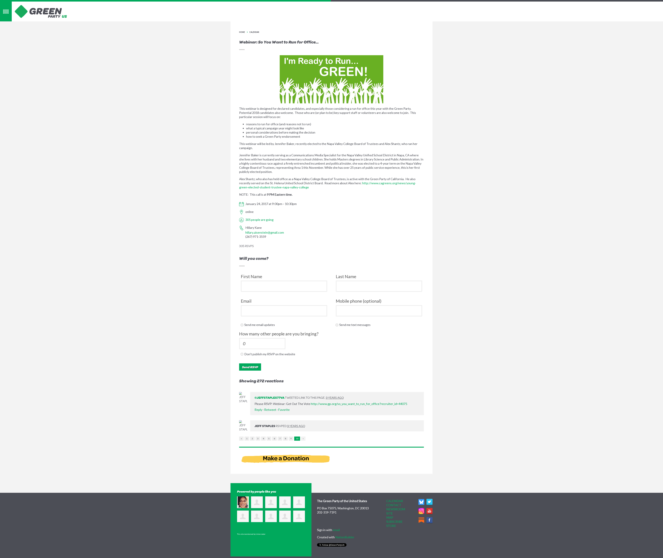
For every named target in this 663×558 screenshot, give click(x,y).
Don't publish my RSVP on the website (270, 354)
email (336, 530)
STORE (391, 526)
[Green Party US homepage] (41, 11)
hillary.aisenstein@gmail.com (264, 232)
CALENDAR (394, 501)
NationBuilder (344, 537)
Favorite (284, 410)
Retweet (270, 410)
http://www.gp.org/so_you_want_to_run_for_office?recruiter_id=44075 (359, 404)
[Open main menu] (6, 11)
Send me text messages (356, 325)
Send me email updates (260, 325)
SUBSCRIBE (394, 521)
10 (297, 438)
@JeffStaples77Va (269, 397)
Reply (258, 410)
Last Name (346, 276)
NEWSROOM (395, 509)
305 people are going (259, 220)
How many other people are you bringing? (279, 333)
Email (246, 301)
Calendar (254, 32)
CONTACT (393, 505)
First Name (251, 276)
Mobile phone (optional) (358, 301)
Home (242, 32)
